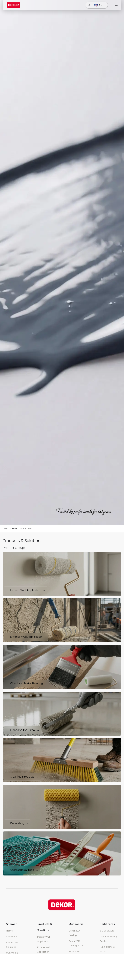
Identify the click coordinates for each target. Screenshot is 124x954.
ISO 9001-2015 (107, 931)
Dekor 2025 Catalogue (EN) (76, 943)
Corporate (11, 936)
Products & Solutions (21, 528)
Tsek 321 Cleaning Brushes (109, 938)
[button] (116, 5)
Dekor (5, 528)
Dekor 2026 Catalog (74, 933)
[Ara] (88, 5)
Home (9, 931)
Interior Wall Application (43, 939)
